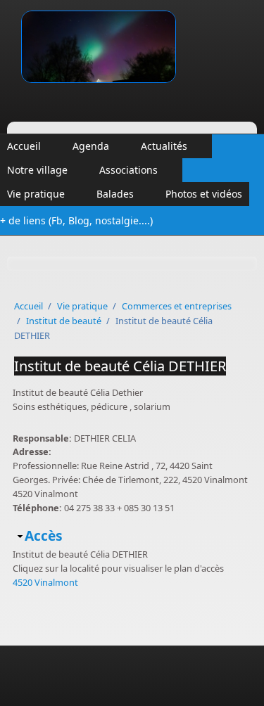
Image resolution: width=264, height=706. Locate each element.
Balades (115, 193)
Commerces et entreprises (177, 306)
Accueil (24, 146)
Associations (128, 169)
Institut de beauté (63, 320)
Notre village (37, 169)
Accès (44, 535)
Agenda (91, 146)
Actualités (164, 146)
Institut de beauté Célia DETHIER (120, 366)
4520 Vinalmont (45, 582)
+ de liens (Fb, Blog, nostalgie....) (76, 220)
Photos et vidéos (203, 193)
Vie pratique (36, 193)
